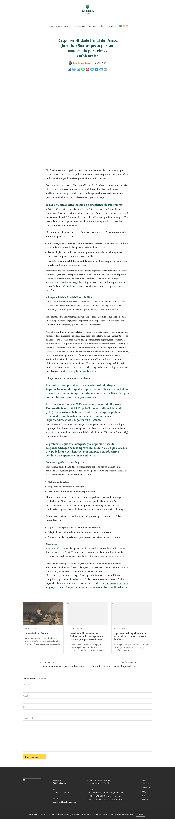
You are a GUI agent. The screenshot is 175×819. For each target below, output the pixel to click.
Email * (26, 696)
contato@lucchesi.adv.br (64, 801)
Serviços (92, 25)
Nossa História (63, 25)
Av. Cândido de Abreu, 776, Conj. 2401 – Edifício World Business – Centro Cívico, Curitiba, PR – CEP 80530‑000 (106, 796)
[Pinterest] (87, 69)
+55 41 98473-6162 (62, 792)
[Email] (105, 69)
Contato (112, 25)
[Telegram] (92, 69)
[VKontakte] (96, 69)
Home (50, 25)
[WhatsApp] (83, 69)
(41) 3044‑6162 (60, 783)
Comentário (29, 718)
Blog (102, 25)
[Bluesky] (101, 69)
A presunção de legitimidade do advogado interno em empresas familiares (130, 636)
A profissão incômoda (36, 633)
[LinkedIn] (78, 69)
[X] (74, 69)
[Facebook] (69, 69)
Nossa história (147, 783)
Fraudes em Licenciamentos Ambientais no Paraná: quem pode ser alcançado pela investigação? (87, 636)
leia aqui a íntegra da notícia (82, 371)
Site (24, 707)
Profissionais (79, 25)
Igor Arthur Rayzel (82, 63)
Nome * (26, 685)
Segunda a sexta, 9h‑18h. (99, 783)
